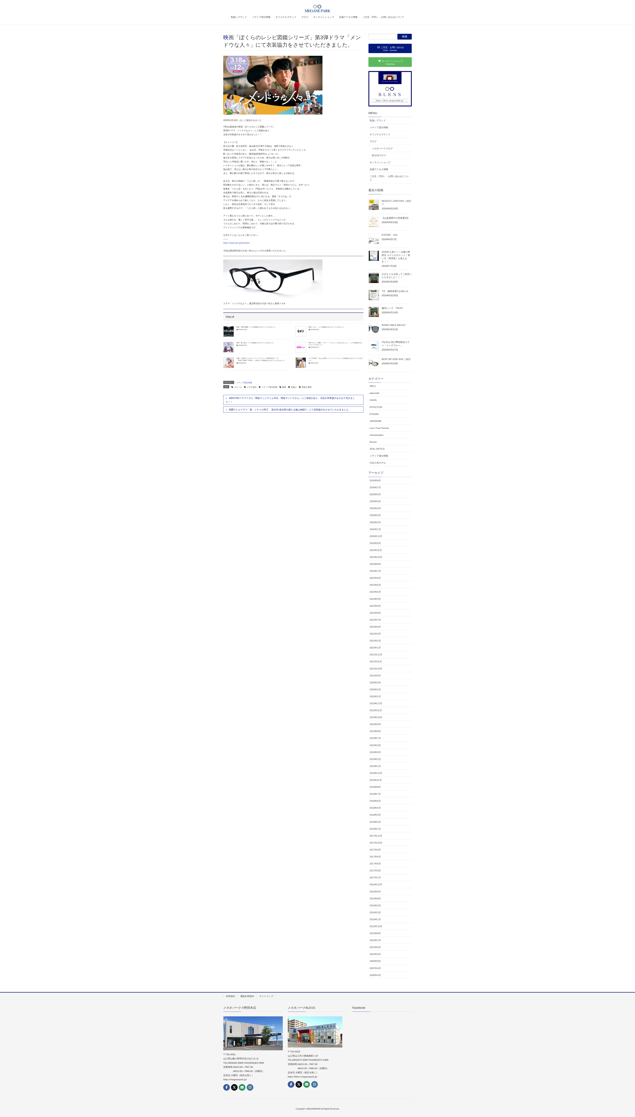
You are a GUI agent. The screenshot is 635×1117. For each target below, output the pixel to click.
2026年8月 (375, 480)
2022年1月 (375, 647)
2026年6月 (375, 494)
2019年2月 (375, 759)
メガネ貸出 (252, 387)
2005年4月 (375, 975)
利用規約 (230, 996)
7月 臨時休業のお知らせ (395, 291)
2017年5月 (375, 863)
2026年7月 (375, 487)
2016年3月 (375, 912)
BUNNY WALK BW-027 (394, 325)
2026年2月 (375, 522)
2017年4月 (375, 870)
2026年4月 (375, 508)
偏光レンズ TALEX (393, 308)
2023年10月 (376, 557)
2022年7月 (375, 619)
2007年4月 (375, 968)
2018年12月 (376, 773)
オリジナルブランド (380, 134)
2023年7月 (375, 571)
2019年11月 (376, 710)
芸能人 (294, 387)
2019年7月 (375, 738)
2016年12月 (376, 884)
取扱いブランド (378, 120)
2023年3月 (375, 599)
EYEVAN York (390, 235)
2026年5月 (375, 501)
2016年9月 (375, 891)
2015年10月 (376, 926)
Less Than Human (379, 428)
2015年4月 (375, 954)
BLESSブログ (379, 155)
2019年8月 (375, 731)
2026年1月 (375, 529)
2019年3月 (375, 752)
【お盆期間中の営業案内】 (395, 218)
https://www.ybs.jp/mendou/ (236, 243)
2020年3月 (375, 682)
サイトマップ (266, 996)
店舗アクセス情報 (379, 169)
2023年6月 (375, 578)
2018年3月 (375, 814)
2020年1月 (375, 696)
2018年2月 (375, 822)
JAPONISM (375, 421)
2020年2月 (375, 689)
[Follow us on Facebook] (226, 1087)
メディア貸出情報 (244, 382)
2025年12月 (376, 536)
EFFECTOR (376, 407)
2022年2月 (375, 640)
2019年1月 (375, 766)
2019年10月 (376, 717)
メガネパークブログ (382, 148)
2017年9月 (375, 849)
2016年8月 (375, 898)
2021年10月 (376, 668)
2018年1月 (375, 829)
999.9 (373, 386)
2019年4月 (375, 745)
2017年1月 (375, 877)
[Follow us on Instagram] (250, 1087)
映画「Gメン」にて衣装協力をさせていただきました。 (327, 327)
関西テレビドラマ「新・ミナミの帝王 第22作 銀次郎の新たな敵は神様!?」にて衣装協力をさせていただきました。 (290, 409)
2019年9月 (375, 724)
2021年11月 (376, 661)
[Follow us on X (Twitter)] (234, 1087)
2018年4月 (375, 808)
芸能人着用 (307, 387)
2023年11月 (376, 550)
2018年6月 (375, 801)
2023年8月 (375, 564)
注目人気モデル (378, 462)
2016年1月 (375, 919)
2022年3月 (375, 633)
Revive (373, 442)
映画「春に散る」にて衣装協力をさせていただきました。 (255, 343)
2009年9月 (375, 961)
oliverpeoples (376, 435)
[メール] (242, 1087)
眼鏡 (284, 387)
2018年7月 (375, 794)
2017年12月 (376, 835)
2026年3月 (375, 515)
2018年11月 (376, 780)
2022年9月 (375, 606)
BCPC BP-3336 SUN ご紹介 (396, 359)
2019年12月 (376, 703)
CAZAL (373, 400)
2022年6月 (375, 626)
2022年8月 (375, 613)
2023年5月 (375, 585)
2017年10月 (376, 842)
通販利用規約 (247, 996)
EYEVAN (374, 414)
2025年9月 (375, 543)
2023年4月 (375, 592)
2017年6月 (375, 856)
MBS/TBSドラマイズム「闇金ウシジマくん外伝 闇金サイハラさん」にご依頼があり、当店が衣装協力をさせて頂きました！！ (290, 400)
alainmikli (374, 393)
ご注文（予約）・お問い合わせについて (389, 178)
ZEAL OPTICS (377, 449)
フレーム (238, 387)
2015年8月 (375, 933)
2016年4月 (375, 905)
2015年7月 (375, 940)
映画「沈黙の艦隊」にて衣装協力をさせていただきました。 (256, 327)
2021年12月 (376, 654)
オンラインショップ (380, 162)
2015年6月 (375, 947)
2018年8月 (375, 787)
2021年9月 (375, 675)
